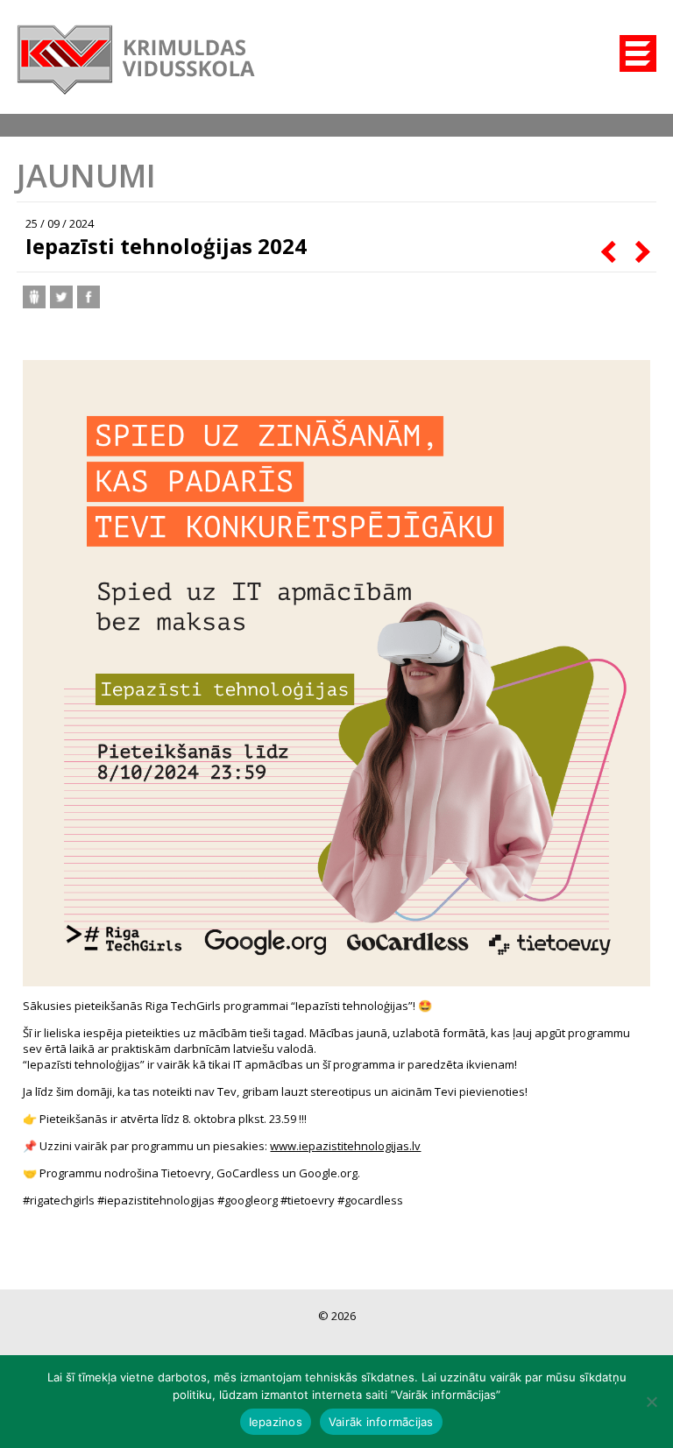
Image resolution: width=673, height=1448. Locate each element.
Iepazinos (275, 1422)
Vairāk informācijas (381, 1422)
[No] (651, 1401)
